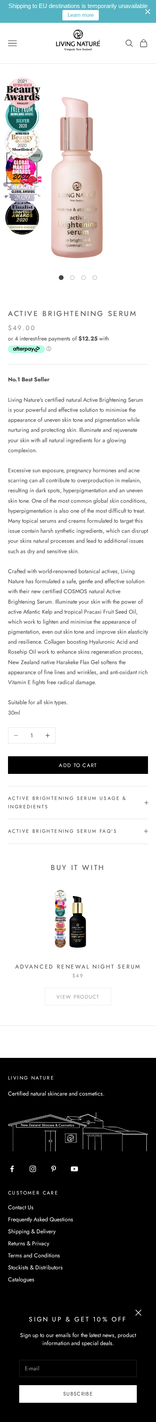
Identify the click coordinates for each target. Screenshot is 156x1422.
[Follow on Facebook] (12, 1169)
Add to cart (78, 765)
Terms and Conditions (34, 1255)
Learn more (81, 15)
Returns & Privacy (28, 1243)
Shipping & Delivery (32, 1231)
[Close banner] (147, 11)
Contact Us (21, 1207)
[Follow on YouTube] (74, 1169)
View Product (78, 997)
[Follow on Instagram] (33, 1169)
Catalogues (21, 1279)
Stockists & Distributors (35, 1267)
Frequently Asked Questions (40, 1219)
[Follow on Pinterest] (54, 1169)
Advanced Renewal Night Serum (78, 967)
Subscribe (78, 1394)
